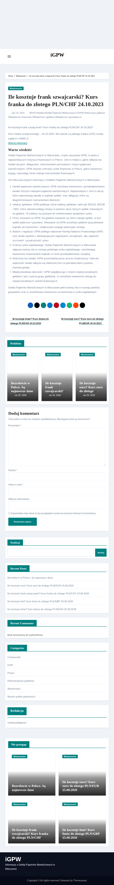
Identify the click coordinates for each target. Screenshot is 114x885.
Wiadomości (16, 88)
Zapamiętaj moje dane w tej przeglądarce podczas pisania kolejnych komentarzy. (53, 513)
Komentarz (14, 425)
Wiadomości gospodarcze (69, 117)
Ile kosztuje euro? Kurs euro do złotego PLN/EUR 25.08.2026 (91, 391)
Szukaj (15, 542)
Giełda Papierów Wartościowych (61, 113)
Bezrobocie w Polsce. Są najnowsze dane (22, 387)
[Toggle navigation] (9, 56)
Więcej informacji (17, 143)
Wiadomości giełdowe (44, 117)
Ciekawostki (14, 657)
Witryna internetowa (18, 499)
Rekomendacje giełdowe (20, 681)
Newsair (65, 880)
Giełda (40, 113)
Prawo (10, 673)
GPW (81, 113)
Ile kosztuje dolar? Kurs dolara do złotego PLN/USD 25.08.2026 (41, 609)
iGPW (57, 55)
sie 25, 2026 (20, 395)
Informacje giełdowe (95, 113)
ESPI (33, 113)
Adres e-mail (15, 484)
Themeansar (80, 880)
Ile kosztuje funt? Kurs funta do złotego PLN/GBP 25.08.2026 (40, 601)
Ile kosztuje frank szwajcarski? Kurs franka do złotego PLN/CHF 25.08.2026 (48, 593)
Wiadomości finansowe (20, 117)
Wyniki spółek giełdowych (21, 696)
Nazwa (12, 470)
